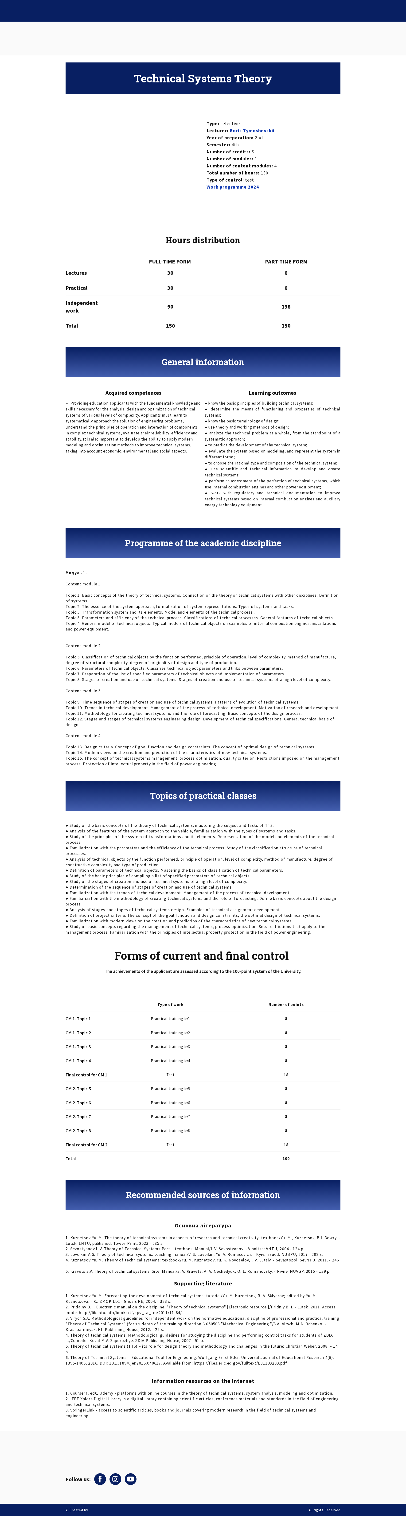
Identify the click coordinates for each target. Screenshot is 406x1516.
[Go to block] (77, 38)
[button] (100, 1479)
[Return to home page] (77, 1454)
